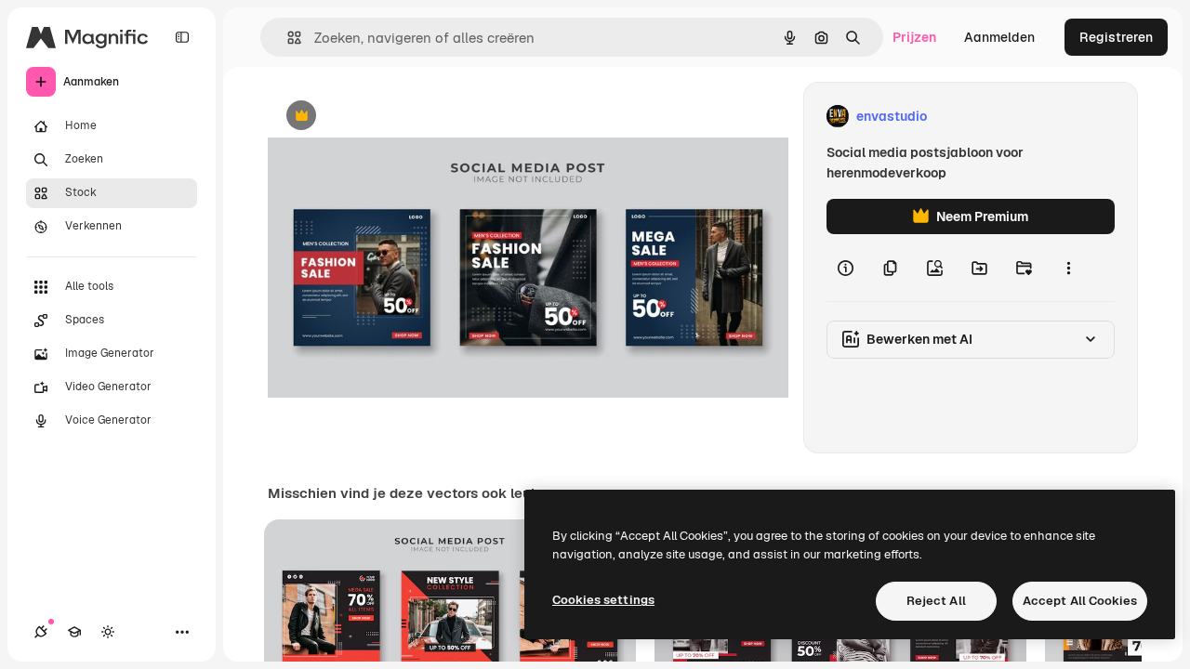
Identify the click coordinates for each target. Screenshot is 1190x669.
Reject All (936, 601)
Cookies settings (603, 600)
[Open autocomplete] (286, 38)
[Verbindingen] (41, 632)
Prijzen (914, 37)
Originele (390, 116)
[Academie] (74, 632)
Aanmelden (999, 37)
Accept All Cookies (1080, 601)
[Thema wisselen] (108, 632)
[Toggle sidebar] (182, 37)
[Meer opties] (1068, 267)
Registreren (1116, 37)
